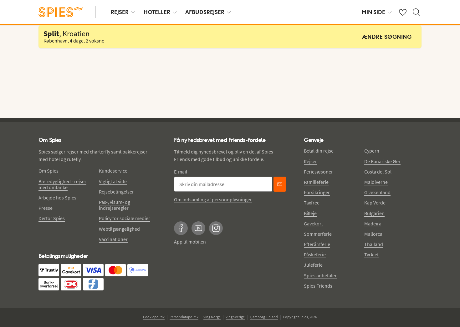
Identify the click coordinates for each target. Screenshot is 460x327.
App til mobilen (190, 242)
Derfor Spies (51, 218)
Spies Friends (318, 286)
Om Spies (48, 171)
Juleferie (313, 265)
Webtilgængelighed (119, 229)
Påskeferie (315, 254)
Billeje (310, 213)
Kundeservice (113, 171)
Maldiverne (376, 182)
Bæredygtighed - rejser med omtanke (62, 184)
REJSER (120, 12)
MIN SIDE (373, 12)
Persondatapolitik (184, 316)
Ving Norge (212, 316)
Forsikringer (317, 192)
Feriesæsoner (318, 172)
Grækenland (377, 192)
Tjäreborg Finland (264, 316)
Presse (45, 208)
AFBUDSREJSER (204, 12)
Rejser (310, 161)
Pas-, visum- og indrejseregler (114, 205)
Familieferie (316, 182)
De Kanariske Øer (382, 161)
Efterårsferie (317, 244)
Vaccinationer (113, 239)
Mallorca (373, 234)
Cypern (371, 151)
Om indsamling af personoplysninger (213, 199)
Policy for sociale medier (124, 218)
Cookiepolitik (154, 316)
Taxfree (311, 202)
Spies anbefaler (320, 275)
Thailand (373, 244)
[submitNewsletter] (279, 184)
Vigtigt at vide (113, 181)
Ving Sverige (235, 316)
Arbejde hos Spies (57, 197)
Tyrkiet (371, 254)
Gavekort (313, 223)
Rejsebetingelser (116, 192)
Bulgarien (374, 213)
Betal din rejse (319, 151)
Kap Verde (375, 202)
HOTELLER (157, 12)
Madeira (372, 223)
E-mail (180, 172)
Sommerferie (318, 234)
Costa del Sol (377, 172)
